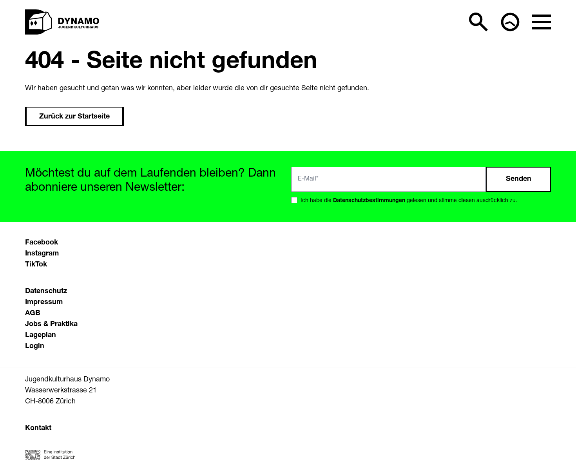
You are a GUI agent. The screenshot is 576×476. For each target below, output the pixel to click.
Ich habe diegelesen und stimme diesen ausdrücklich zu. (409, 201)
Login (34, 346)
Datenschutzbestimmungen (369, 201)
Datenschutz (46, 291)
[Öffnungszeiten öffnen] (510, 22)
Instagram (42, 253)
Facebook (41, 242)
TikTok (36, 264)
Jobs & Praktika (51, 324)
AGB (32, 313)
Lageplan (40, 335)
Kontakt (38, 428)
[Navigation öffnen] (541, 22)
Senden (518, 179)
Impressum (44, 302)
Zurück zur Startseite (74, 116)
